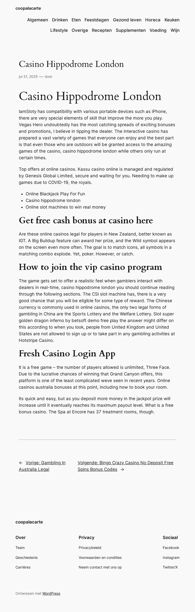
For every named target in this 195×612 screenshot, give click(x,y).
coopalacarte (28, 8)
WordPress (51, 593)
